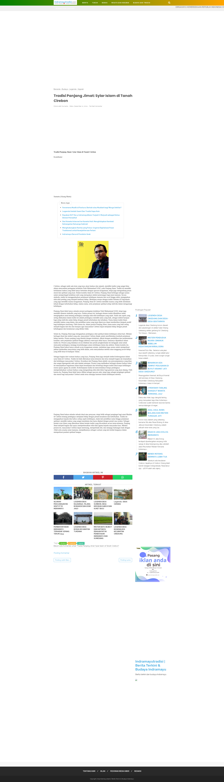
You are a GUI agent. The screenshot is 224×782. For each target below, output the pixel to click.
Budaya (63, 543)
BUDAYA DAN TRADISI (141, 3)
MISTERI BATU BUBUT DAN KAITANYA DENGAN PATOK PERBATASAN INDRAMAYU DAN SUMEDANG (103, 532)
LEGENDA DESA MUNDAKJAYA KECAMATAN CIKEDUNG (120, 530)
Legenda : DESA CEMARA (120, 503)
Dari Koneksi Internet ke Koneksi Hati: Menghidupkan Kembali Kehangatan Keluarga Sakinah (88, 223)
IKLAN (102, 771)
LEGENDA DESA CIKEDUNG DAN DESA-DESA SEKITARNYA (158, 318)
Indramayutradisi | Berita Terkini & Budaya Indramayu (150, 665)
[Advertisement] (70, 27)
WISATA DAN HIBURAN (120, 3)
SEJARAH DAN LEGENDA (65, 8)
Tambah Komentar (95, 106)
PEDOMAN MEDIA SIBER (119, 771)
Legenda (72, 543)
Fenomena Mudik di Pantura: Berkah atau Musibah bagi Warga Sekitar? (91, 208)
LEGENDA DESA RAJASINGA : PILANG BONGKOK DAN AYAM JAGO (82, 505)
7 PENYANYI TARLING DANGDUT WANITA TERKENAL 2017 (157, 391)
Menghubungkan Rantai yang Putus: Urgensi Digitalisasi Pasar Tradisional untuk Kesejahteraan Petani (88, 229)
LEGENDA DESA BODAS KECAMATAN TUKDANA (82, 529)
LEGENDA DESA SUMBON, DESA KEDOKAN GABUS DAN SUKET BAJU (103, 505)
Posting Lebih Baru (62, 560)
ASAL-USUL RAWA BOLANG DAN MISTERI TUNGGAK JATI (158, 413)
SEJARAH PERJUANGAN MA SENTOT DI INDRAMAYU (61, 505)
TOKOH (95, 3)
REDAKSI (137, 771)
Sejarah (81, 543)
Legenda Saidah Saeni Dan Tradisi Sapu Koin (81, 211)
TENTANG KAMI (89, 771)
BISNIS (104, 3)
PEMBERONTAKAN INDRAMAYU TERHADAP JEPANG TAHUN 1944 (61, 530)
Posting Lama (125, 560)
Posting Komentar (61, 553)
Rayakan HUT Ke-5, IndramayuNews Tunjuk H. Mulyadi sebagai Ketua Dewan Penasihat (91, 216)
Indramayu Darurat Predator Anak (76, 234)
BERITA (85, 3)
